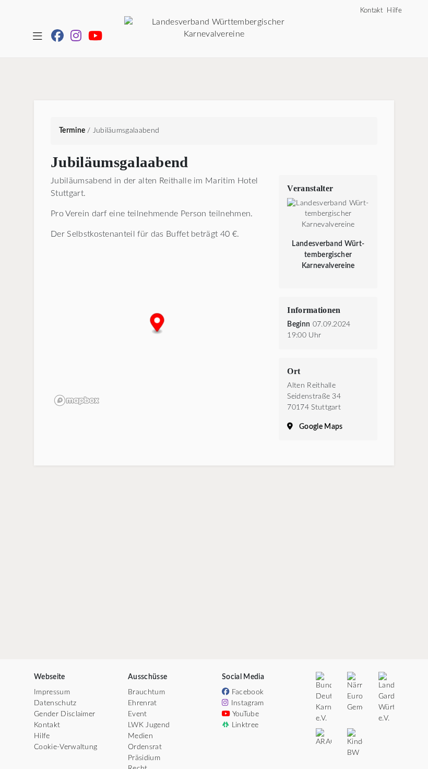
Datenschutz (55, 703)
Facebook (246, 692)
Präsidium (144, 758)
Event (137, 714)
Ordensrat (145, 747)
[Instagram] (79, 37)
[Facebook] (60, 37)
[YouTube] (97, 37)
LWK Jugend (149, 725)
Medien (140, 736)
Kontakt (371, 10)
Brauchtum (146, 692)
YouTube (244, 714)
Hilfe (394, 10)
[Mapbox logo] (77, 400)
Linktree (243, 725)
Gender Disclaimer (64, 714)
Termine (72, 130)
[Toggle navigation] (37, 37)
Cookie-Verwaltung (65, 747)
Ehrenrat (142, 703)
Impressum (52, 692)
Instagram (246, 703)
